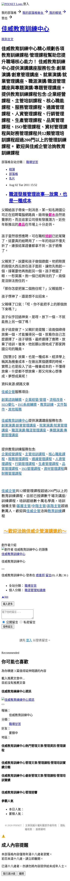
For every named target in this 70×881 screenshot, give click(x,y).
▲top (4, 596)
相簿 (12, 169)
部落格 (13, 174)
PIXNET (17, 825)
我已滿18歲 (9, 873)
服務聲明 (40, 829)
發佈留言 (8, 626)
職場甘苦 (32, 162)
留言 (49, 575)
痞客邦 (40, 575)
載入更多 (8, 604)
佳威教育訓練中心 (25, 29)
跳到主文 (7, 39)
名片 (12, 178)
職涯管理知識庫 (35, 590)
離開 (21, 873)
